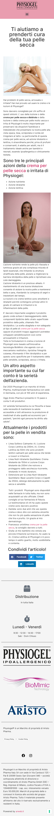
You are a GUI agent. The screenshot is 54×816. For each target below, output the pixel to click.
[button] (27, 14)
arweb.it (20, 811)
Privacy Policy (9, 739)
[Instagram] (30, 755)
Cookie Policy (23, 739)
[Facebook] (23, 755)
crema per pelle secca (25, 168)
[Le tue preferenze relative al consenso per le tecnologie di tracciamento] (49, 811)
